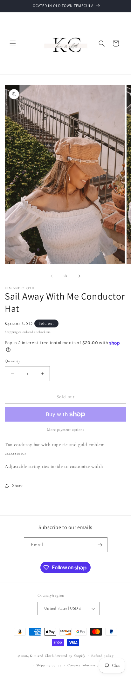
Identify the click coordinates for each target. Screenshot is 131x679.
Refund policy (102, 656)
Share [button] (17, 485)
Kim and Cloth (41, 655)
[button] (13, 43)
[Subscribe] (100, 544)
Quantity (12, 361)
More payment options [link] (65, 429)
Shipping (11, 332)
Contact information (83, 665)
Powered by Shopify (70, 655)
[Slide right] (79, 276)
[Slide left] (52, 276)
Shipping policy (49, 665)
